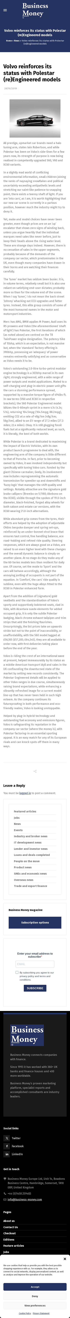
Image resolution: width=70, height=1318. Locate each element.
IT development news (27, 842)
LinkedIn (17, 1154)
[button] (65, 1259)
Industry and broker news (30, 836)
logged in (25, 793)
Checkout (9, 1233)
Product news (23, 867)
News (17, 41)
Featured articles (25, 811)
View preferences (35, 1305)
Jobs (17, 817)
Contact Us (10, 1227)
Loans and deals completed (32, 855)
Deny (35, 1296)
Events (18, 830)
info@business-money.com (25, 1199)
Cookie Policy (25, 1313)
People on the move (27, 861)
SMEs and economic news (30, 873)
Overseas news (23, 880)
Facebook (18, 1146)
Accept (35, 1286)
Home (9, 41)
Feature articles (13, 1245)
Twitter (16, 1138)
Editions (8, 1239)
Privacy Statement (41, 1313)
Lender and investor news (31, 848)
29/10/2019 (10, 88)
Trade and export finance (30, 886)
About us (9, 1221)
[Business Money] (35, 10)
